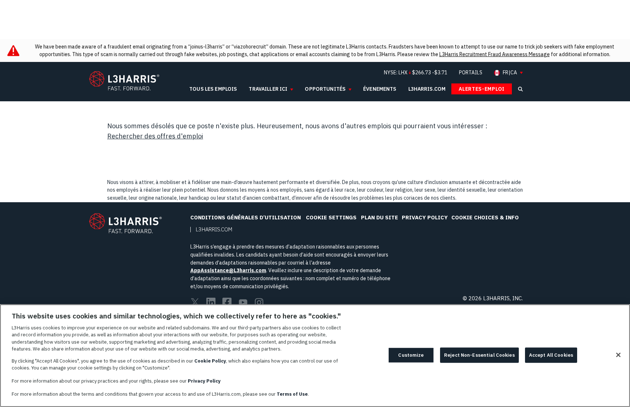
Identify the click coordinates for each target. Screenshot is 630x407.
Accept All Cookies (551, 355)
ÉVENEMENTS (379, 89)
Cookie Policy (210, 361)
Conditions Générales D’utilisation (245, 217)
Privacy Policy (425, 217)
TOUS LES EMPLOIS (213, 89)
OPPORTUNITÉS (325, 89)
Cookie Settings (331, 217)
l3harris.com (427, 89)
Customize (411, 355)
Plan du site (379, 217)
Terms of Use (292, 394)
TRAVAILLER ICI (268, 89)
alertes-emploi (482, 89)
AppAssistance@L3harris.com (228, 270)
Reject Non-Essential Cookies (479, 355)
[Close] (618, 355)
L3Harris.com (214, 229)
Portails (470, 72)
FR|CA (510, 73)
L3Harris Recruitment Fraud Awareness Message (494, 54)
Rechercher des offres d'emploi (155, 136)
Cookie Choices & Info (485, 217)
